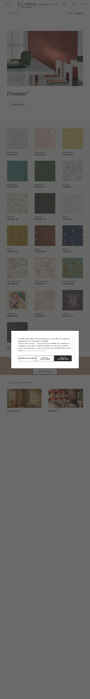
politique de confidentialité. (35, 350)
